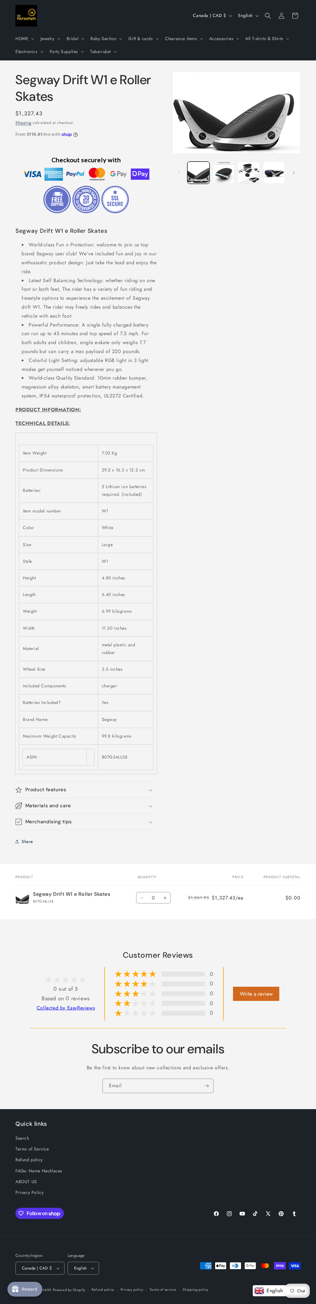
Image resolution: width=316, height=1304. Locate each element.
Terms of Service (32, 1149)
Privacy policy (132, 1289)
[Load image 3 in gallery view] (249, 172)
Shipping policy (196, 1289)
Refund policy (29, 1160)
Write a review (256, 994)
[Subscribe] (206, 1086)
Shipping (23, 122)
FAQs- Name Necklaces (38, 1171)
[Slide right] (294, 172)
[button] (24, 38)
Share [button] (27, 841)
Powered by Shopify (69, 1289)
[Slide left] (179, 172)
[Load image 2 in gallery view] (224, 172)
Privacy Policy (29, 1192)
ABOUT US (26, 1182)
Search (22, 1138)
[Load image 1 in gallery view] (198, 172)
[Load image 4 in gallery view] (274, 172)
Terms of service (163, 1289)
